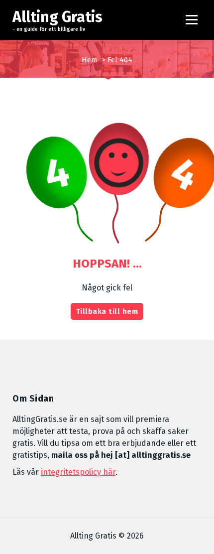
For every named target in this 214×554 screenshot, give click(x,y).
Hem (90, 59)
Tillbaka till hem (107, 311)
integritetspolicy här (78, 472)
